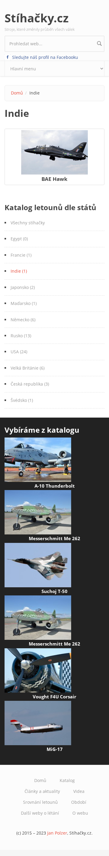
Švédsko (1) (22, 400)
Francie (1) (21, 255)
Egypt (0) (19, 239)
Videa (78, 791)
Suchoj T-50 (54, 591)
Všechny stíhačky (28, 223)
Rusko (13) (21, 335)
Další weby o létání (40, 813)
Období (78, 802)
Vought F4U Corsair (54, 697)
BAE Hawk (54, 178)
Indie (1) (19, 271)
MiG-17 (55, 749)
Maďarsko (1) (24, 303)
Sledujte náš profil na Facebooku (45, 57)
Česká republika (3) (30, 384)
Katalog (67, 780)
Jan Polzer (57, 833)
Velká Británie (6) (28, 368)
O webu (80, 813)
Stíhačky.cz (37, 18)
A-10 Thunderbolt (55, 486)
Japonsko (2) (23, 287)
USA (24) (19, 351)
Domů (17, 93)
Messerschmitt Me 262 (54, 538)
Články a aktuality (42, 791)
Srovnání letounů (40, 802)
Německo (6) (23, 319)
